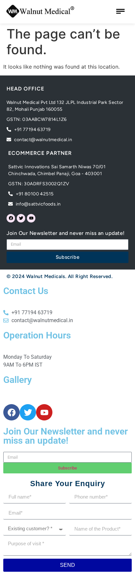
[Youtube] (31, 218)
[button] (120, 12)
